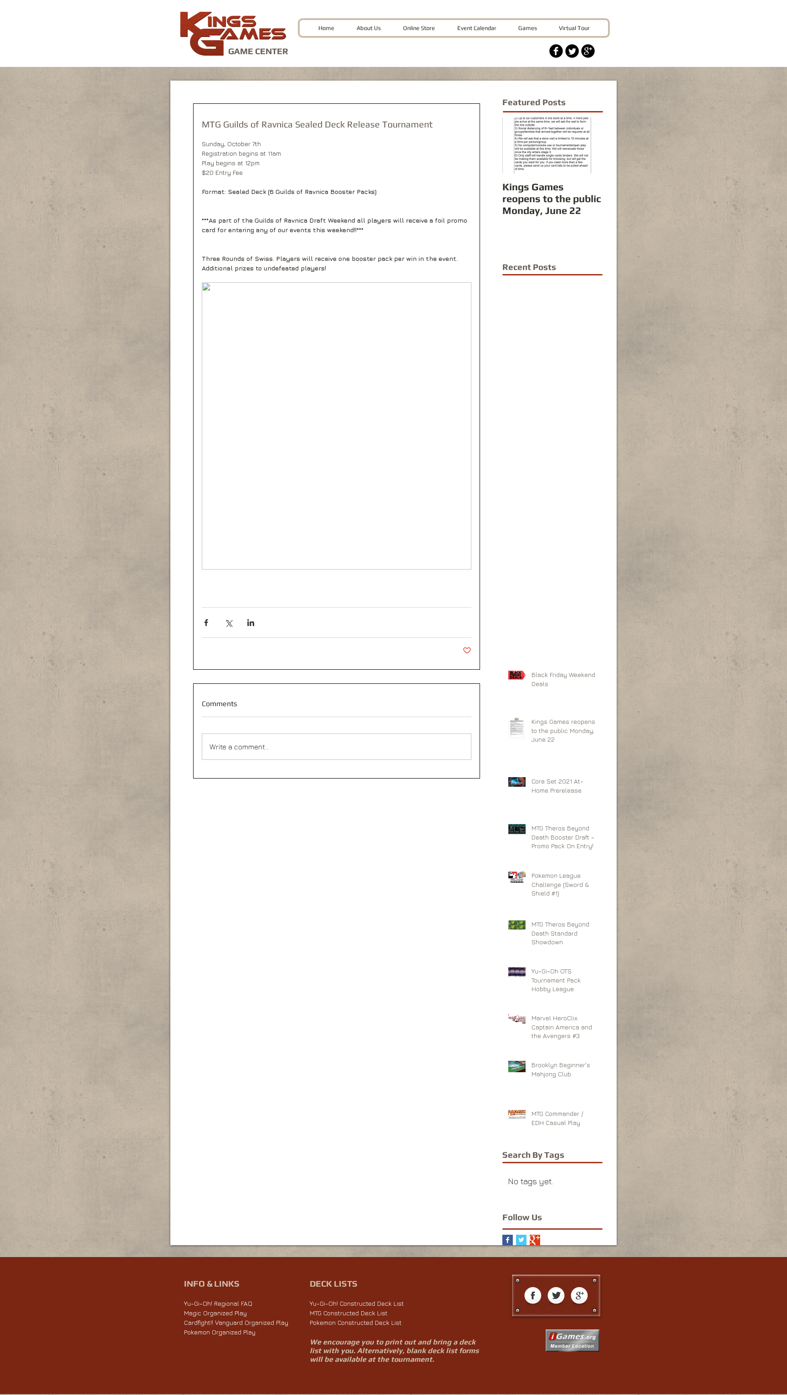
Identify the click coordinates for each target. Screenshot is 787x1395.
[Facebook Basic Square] (507, 1240)
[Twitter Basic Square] (521, 1240)
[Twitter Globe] (556, 1296)
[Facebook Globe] (532, 1296)
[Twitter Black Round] (572, 51)
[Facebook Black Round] (556, 51)
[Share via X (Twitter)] (228, 622)
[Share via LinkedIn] (250, 622)
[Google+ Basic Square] (535, 1240)
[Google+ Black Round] (588, 51)
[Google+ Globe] (579, 1296)
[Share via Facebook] (206, 622)
